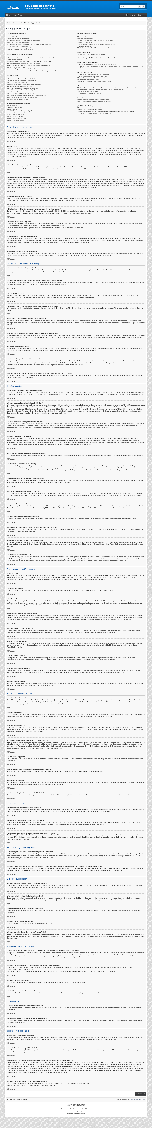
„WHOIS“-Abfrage (12, 1064)
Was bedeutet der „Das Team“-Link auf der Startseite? (93, 48)
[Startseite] (15, 6)
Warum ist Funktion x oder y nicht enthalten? (90, 109)
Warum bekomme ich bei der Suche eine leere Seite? (92, 78)
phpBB (70, 1108)
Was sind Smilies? (12, 109)
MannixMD (82, 1105)
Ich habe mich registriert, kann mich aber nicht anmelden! (23, 40)
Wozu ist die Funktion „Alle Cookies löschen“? (20, 49)
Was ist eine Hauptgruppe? (85, 46)
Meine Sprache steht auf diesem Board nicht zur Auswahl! (23, 63)
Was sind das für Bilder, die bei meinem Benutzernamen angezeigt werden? (28, 65)
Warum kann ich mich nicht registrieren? (18, 38)
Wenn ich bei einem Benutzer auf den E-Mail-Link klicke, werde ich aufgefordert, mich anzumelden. (35, 71)
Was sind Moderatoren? (84, 37)
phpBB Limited (121, 323)
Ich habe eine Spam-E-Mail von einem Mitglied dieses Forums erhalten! (97, 58)
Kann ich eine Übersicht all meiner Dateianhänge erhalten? (94, 101)
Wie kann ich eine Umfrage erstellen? (17, 82)
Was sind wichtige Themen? (15, 116)
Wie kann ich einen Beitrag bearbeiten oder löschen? (22, 79)
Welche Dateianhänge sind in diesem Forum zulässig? (93, 99)
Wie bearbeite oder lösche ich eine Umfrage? (20, 86)
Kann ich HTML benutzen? (14, 107)
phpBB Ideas (99, 1050)
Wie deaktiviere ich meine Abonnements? (89, 93)
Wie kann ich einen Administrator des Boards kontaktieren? (94, 113)
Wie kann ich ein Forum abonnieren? (87, 91)
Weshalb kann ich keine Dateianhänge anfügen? (21, 90)
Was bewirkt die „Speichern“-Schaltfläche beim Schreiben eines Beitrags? (28, 95)
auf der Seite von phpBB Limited (64, 1039)
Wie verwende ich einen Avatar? (16, 67)
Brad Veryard (81, 1104)
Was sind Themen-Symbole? (15, 120)
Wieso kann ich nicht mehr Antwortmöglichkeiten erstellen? (24, 84)
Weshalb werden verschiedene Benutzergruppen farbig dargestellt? (96, 44)
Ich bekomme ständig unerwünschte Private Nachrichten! (93, 56)
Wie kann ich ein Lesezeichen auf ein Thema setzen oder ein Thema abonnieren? (100, 89)
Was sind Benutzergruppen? (85, 38)
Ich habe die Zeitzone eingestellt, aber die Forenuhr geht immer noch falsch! (29, 61)
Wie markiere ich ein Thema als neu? (17, 99)
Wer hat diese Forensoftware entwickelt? (89, 108)
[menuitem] (19, 15)
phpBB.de (135, 323)
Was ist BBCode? (12, 105)
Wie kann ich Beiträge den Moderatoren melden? (21, 93)
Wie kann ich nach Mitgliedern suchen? (88, 79)
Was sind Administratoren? (85, 35)
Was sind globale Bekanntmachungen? (18, 113)
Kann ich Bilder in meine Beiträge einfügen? (19, 111)
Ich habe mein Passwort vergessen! (17, 46)
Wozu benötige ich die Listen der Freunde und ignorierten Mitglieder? (97, 64)
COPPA (113, 180)
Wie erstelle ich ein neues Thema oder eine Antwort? (22, 77)
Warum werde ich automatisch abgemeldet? (19, 48)
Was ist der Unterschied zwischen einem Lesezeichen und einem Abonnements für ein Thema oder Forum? (108, 88)
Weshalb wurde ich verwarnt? (15, 92)
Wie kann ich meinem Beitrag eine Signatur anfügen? (22, 80)
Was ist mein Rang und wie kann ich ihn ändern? (21, 69)
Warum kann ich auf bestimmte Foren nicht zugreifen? (22, 88)
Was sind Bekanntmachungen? (16, 114)
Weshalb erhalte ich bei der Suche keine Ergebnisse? (92, 76)
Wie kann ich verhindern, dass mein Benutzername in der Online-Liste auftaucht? (30, 58)
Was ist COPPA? (12, 37)
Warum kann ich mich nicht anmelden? (18, 42)
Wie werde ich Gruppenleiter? (85, 42)
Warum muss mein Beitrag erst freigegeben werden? (22, 97)
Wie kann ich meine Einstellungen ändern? (19, 56)
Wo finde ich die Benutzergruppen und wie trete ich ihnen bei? (95, 40)
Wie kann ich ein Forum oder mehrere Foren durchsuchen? (94, 74)
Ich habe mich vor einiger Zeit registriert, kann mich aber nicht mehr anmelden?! (30, 44)
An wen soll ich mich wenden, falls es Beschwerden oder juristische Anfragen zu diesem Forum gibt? (106, 111)
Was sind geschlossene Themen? (17, 118)
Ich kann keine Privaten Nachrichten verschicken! (91, 54)
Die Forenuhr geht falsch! (14, 59)
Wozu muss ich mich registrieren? (17, 35)
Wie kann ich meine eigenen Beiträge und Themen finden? (94, 81)
